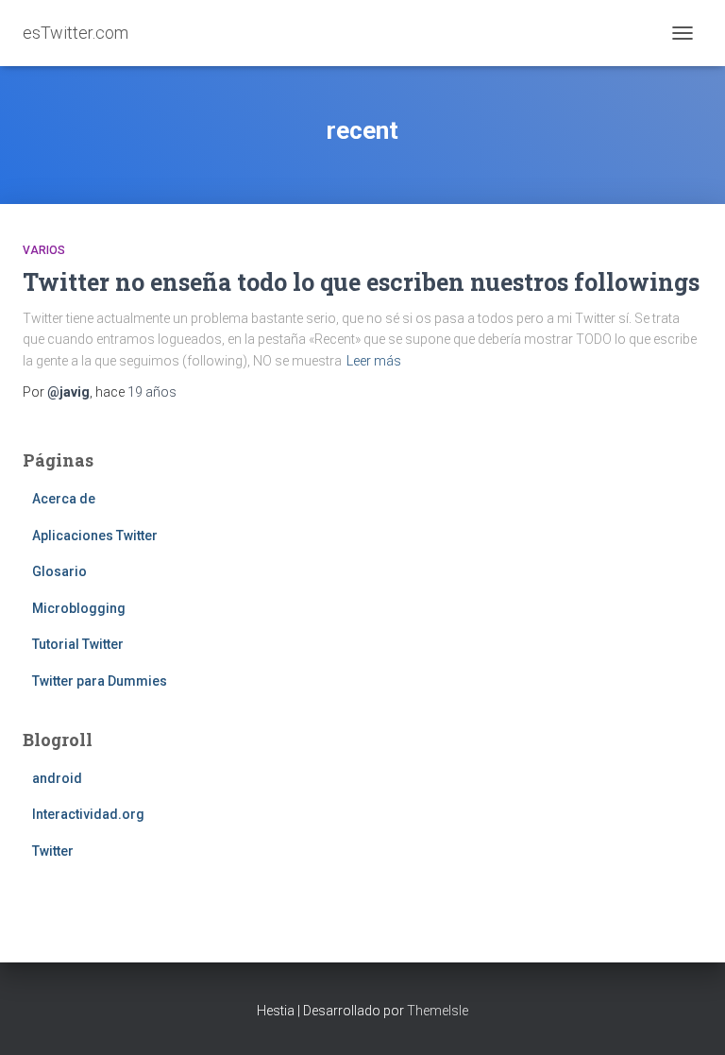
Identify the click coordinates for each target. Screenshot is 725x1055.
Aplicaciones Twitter (95, 535)
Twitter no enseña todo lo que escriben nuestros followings (361, 282)
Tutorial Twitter (78, 644)
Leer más (373, 360)
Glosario (59, 571)
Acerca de (63, 498)
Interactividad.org (88, 814)
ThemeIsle (437, 1010)
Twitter (53, 851)
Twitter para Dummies (99, 681)
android (57, 778)
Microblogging (79, 608)
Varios (44, 250)
